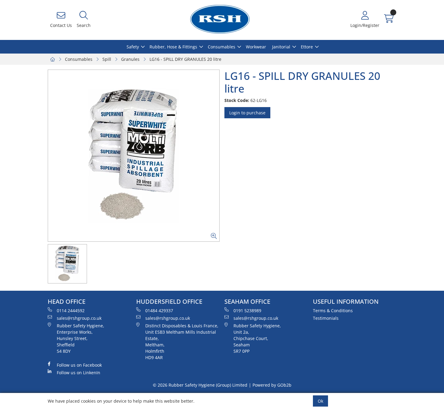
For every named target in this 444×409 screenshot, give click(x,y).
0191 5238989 (247, 310)
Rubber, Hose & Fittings (173, 47)
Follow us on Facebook (79, 365)
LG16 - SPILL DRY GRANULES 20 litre (185, 59)
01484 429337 (159, 310)
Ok (320, 401)
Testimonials (326, 318)
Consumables (221, 47)
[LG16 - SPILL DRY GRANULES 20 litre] (134, 156)
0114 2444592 (71, 310)
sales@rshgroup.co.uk (79, 318)
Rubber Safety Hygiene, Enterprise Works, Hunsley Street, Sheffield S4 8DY (80, 338)
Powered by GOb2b (272, 385)
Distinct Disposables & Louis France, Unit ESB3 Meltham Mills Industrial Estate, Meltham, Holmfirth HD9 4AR (181, 341)
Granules (130, 59)
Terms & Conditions (333, 310)
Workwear (256, 47)
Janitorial (281, 47)
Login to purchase (247, 113)
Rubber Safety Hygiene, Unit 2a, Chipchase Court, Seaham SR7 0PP (257, 338)
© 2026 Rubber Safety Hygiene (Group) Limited (200, 385)
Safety (133, 47)
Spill (106, 59)
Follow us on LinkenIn (78, 372)
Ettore (307, 47)
